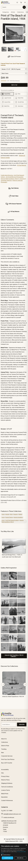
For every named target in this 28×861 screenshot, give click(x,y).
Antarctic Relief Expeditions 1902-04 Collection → (14, 655)
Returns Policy (5, 780)
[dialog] (14, 852)
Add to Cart (14, 85)
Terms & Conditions (7, 787)
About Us (4, 739)
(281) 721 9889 (7, 810)
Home (3, 514)
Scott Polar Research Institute (12, 520)
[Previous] (3, 34)
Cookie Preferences (7, 800)
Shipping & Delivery (6, 783)
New (2, 752)
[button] (14, 855)
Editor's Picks (5, 745)
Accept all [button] (7, 858)
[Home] (6, 2)
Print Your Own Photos (7, 759)
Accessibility (5, 769)
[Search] (24, 7)
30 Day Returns (21, 165)
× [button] (26, 845)
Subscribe (21, 724)
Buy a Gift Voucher (6, 763)
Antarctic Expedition (18, 517)
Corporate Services (6, 756)
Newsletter (4, 797)
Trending (3, 749)
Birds (11, 514)
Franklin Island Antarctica (7, 175)
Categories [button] (5, 12)
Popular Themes (9, 517)
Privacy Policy (5, 776)
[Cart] (21, 2)
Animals (7, 514)
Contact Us (4, 807)
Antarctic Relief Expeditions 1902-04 (10, 178)
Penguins (15, 514)
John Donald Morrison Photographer (14, 177)
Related (20, 514)
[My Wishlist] (17, 2)
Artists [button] (13, 12)
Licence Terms (5, 790)
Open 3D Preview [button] (16, 56)
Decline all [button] (20, 858)
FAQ (2, 773)
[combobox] (12, 7)
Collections (20, 12)
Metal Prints (4, 793)
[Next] (25, 34)
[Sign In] (25, 2)
